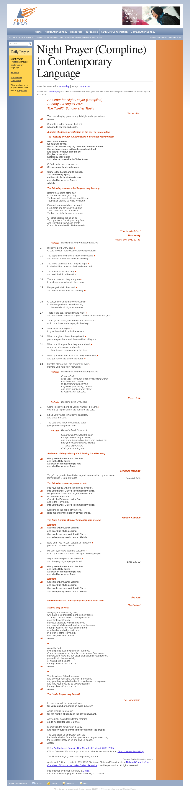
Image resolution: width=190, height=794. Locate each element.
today (74, 86)
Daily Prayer (19, 52)
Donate (53, 783)
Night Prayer (97, 37)
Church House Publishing (131, 751)
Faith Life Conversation (114, 31)
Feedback (69, 783)
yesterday (64, 86)
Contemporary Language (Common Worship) (70, 37)
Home (38, 31)
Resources (76, 31)
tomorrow (85, 86)
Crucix (86, 771)
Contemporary (17, 65)
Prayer (28, 37)
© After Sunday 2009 (18, 783)
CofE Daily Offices (41, 37)
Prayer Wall (22, 90)
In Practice (92, 31)
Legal (85, 783)
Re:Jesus (15, 72)
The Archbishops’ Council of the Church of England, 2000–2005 (82, 748)
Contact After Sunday (143, 31)
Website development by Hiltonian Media (118, 789)
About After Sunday (56, 31)
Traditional (15, 62)
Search (30, 44)
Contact (38, 783)
